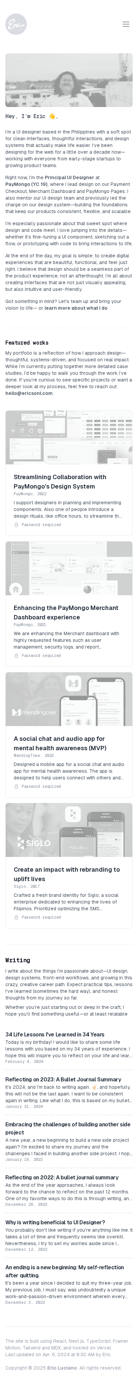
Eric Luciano (62, 1368)
